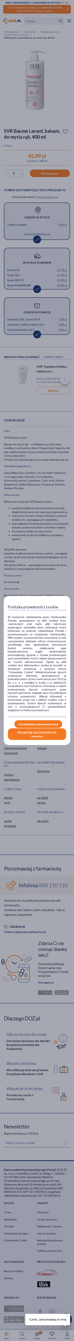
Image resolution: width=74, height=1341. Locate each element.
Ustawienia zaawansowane (38, 724)
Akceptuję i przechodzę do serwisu (37, 734)
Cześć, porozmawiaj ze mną (47, 1319)
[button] (67, 1315)
